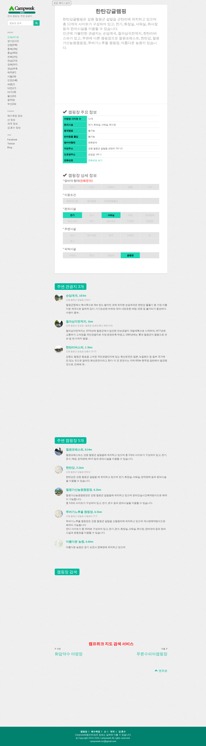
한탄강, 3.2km (75, 467)
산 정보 (11, 119)
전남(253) (12, 60)
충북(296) (12, 48)
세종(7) (11, 84)
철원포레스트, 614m (79, 449)
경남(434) (12, 68)
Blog (9, 147)
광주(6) (11, 99)
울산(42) (11, 96)
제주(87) (11, 72)
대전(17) (11, 88)
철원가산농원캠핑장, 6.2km (83, 489)
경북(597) (12, 64)
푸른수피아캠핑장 (151, 654)
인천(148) (12, 80)
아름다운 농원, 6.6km (79, 541)
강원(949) (12, 44)
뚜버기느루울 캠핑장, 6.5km (84, 512)
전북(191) (12, 56)
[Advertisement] (111, 75)
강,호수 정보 (14, 127)
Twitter (11, 143)
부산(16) (11, 103)
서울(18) (11, 76)
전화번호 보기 (95, 160)
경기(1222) (13, 41)
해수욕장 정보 (15, 115)
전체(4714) (13, 37)
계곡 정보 (12, 123)
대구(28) (11, 92)
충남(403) (12, 52)
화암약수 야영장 (69, 654)
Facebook (12, 139)
